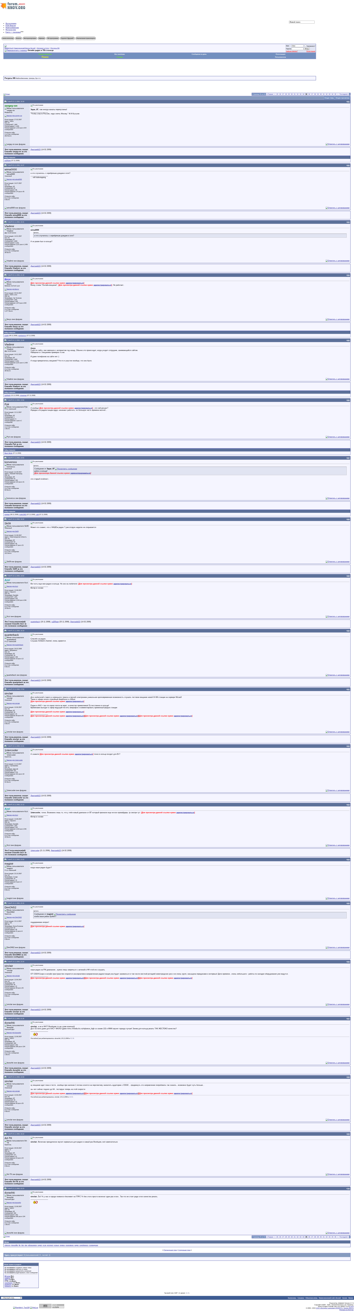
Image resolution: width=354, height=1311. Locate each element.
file (19, 1245)
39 (318, 94)
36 (309, 94)
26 (280, 94)
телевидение (93, 1245)
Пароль (288, 49)
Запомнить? (311, 46)
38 (315, 94)
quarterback (35, 622)
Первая (270, 94)
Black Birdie (8, 453)
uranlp (6, 335)
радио (76, 1245)
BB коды (7, 1276)
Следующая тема (184, 1250)
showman (23, 395)
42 (326, 94)
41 (324, 94)
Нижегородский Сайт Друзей (330, 1298)
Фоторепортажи (30, 38)
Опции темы (329, 98)
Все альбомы (119, 54)
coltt (37, 514)
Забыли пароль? (292, 51)
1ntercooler (35, 850)
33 (300, 94)
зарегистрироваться (75, 283)
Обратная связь (311, 1298)
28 (286, 94)
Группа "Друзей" (67, 38)
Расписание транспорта (86, 38)
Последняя (343, 94)
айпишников (32, 1245)
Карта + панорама (13, 32)
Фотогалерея (11, 23)
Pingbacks (8, 1284)
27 (283, 94)
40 (321, 94)
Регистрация (310, 51)
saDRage (7, 160)
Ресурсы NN (55, 48)
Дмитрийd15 (36, 149)
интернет (50, 1245)
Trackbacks (9, 1283)
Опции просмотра (342, 98)
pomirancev (22, 335)
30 (292, 94)
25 (277, 94)
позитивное (70, 1245)
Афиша (41, 38)
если (44, 1245)
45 (335, 94)
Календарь (292, 1298)
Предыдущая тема (170, 1250)
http (22, 1245)
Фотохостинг (11, 30)
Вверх (350, 1298)
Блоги (18, 38)
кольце (56, 1245)
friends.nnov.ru (349, 1308)
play (26, 1245)
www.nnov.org (8, 38)
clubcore (7, 1245)
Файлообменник (12, 28)
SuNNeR (7, 395)
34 (303, 94)
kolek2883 (22, 514)
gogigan (7, 514)
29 (289, 94)
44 (332, 94)
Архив (344, 1298)
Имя (287, 46)
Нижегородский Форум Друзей (24, 48)
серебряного (83, 1245)
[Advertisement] (53, 67)
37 (312, 94)
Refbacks (8, 1286)
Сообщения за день (199, 54)
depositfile (14, 1245)
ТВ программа (52, 38)
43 (329, 94)
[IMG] (6, 1279)
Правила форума (45, 54)
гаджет (39, 1245)
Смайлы (7, 1278)
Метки (6, 1242)
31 (295, 94)
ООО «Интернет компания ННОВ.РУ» (329, 1308)
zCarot (351, 1306)
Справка (301, 1298)
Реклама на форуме (346, 1310)
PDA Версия (11, 26)
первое (62, 1245)
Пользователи (280, 57)
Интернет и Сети (43, 48)
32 (297, 94)
